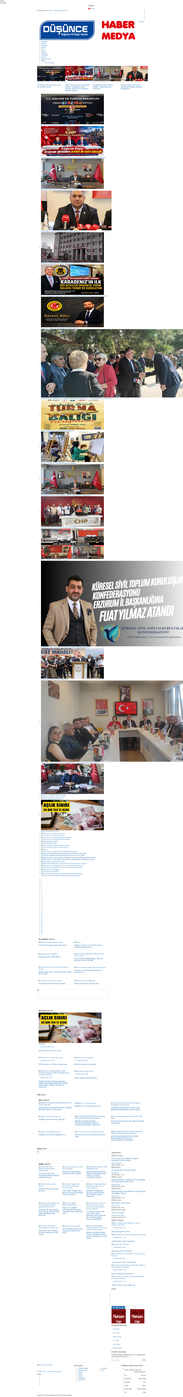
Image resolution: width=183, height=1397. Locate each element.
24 (42, 922)
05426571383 (47, 10)
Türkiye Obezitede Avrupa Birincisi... (48, 1189)
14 (42, 903)
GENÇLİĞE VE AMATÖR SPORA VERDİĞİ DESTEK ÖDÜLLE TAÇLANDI (55, 1108)
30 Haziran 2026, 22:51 (47, 1047)
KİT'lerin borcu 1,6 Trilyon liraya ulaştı (53, 1064)
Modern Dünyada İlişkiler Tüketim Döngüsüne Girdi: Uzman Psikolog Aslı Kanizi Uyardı (96, 1235)
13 (42, 901)
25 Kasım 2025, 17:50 (119, 1270)
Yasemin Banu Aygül (118, 1215)
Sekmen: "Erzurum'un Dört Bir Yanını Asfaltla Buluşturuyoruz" (88, 946)
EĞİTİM (43, 47)
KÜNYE (80, 1376)
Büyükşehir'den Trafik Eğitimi (49, 956)
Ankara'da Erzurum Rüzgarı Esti (86, 983)
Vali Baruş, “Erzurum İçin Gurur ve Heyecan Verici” (49, 86)
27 (42, 928)
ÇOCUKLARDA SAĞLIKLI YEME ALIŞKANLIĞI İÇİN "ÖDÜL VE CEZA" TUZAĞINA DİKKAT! (96, 1174)
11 (42, 897)
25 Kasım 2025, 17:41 (119, 1281)
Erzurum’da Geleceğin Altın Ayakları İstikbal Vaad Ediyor (127, 1122)
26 (42, 926)
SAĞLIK (43, 51)
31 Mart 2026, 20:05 (46, 1078)
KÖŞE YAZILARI (46, 59)
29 (42, 931)
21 (42, 916)
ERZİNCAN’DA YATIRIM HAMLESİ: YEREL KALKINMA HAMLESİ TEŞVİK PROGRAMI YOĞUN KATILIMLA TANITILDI (53, 1084)
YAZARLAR (81, 1378)
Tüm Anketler (131, 1307)
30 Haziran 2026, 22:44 (47, 1060)
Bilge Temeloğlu (116, 1163)
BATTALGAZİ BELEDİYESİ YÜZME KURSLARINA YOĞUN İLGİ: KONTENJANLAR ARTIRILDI (124, 1138)
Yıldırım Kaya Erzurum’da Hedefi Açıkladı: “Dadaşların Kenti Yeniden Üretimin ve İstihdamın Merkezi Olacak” (77, 88)
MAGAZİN (44, 53)
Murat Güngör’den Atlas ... (122, 1231)
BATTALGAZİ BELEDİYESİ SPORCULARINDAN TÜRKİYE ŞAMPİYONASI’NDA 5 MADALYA (88, 1123)
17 (42, 909)
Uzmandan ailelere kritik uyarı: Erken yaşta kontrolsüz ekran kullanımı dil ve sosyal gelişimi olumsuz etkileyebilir (96, 1215)
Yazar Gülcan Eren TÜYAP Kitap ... (125, 1262)
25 (42, 924)
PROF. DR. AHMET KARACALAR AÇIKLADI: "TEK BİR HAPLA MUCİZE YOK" (72, 1210)
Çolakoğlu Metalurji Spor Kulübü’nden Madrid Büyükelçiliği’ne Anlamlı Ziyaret (125, 1108)
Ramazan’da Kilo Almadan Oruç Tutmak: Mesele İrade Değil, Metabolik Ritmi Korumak (49, 1212)
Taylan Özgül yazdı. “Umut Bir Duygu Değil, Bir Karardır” (55, 972)
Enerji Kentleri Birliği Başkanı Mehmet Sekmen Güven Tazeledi (88, 959)
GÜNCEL (44, 44)
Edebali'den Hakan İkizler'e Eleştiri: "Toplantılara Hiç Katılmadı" (103, 87)
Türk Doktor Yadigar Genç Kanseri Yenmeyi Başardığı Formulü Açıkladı (72, 1192)
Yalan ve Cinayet (118, 1212)
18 (42, 911)
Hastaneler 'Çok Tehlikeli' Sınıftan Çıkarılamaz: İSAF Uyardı (49, 1232)
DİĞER (43, 61)
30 (42, 933)
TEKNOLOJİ (44, 55)
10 (42, 895)
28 (42, 930)
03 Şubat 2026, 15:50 (119, 1237)
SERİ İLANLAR (82, 1370)
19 (42, 912)
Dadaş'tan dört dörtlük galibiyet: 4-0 (52, 1134)
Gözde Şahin (115, 1196)
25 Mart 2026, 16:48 (82, 1074)
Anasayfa (141, 22)
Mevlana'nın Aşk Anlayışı (121, 1203)
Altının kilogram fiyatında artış (85, 1077)
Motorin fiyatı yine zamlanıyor (85, 1064)
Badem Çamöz (116, 1184)
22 (42, 918)
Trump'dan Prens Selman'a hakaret (52, 983)
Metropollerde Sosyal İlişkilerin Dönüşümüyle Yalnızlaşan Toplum (129, 1192)
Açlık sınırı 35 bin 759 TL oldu (50, 1050)
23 (42, 920)
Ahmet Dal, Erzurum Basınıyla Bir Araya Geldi (90, 1135)
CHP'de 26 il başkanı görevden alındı (53, 945)
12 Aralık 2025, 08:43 (119, 1258)
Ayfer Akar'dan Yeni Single (122, 1251)
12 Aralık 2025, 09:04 (119, 1247)
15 (42, 905)
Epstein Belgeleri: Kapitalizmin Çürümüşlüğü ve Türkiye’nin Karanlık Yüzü (128, 1180)
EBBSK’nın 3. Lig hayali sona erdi (87, 1106)
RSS (102, 1370)
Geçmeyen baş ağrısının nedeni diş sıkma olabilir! (71, 1172)
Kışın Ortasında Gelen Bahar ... (123, 1273)
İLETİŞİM (104, 1368)
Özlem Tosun (116, 1206)
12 (42, 899)
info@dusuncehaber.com (60, 10)
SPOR (43, 49)
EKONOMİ (44, 45)
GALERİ (43, 57)
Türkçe (92, 8)
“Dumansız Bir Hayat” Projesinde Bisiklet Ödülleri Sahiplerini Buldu (49, 1175)
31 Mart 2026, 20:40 (82, 1060)
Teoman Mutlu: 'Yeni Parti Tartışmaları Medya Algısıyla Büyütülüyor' (131, 87)
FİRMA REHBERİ (83, 1368)
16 (42, 907)
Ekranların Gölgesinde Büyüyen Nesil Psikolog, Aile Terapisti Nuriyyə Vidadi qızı (95, 1193)
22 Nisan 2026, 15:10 (119, 1228)
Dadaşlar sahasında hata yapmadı (52, 1119)
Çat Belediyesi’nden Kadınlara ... (124, 1241)
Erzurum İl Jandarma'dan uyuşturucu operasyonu (88, 971)
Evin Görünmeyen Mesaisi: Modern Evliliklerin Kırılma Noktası (125, 1159)
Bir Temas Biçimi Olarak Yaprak (123, 1170)
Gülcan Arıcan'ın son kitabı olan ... (124, 1285)
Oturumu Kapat (49, 63)
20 (42, 914)
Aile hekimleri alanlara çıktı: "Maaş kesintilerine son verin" (72, 1230)
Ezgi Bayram (115, 1173)
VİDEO (80, 1374)
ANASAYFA (44, 42)
